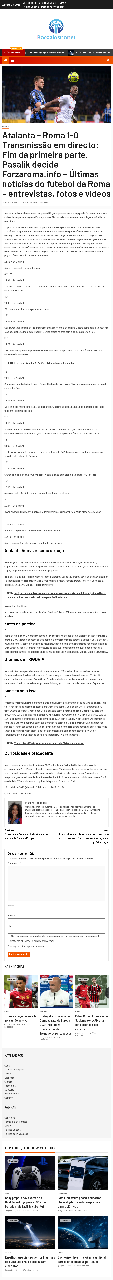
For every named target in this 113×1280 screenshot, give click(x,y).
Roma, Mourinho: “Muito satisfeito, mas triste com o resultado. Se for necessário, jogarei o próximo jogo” (84, 836)
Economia (9, 1077)
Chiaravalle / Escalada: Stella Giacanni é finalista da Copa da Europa (26, 834)
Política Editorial (31, 7)
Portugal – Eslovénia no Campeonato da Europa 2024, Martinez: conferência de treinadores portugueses (56, 1024)
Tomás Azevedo (31, 1210)
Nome (11, 905)
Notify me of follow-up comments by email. (32, 941)
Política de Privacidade (52, 7)
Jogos (7, 1193)
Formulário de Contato (46, 3)
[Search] (108, 60)
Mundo (7, 1073)
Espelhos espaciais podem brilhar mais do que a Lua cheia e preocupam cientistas (30, 1261)
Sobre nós (28, 3)
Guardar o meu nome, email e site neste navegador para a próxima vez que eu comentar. (56, 936)
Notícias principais (14, 1069)
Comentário (14, 863)
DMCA (63, 3)
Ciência (8, 1081)
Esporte (5, 127)
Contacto (9, 1097)
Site (10, 926)
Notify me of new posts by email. (27, 946)
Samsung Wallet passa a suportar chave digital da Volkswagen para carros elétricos (79, 1202)
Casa (7, 1065)
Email (11, 915)
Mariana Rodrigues (13, 202)
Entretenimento (12, 1093)
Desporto (9, 1089)
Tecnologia (10, 1085)
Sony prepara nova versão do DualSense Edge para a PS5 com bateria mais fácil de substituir (25, 1202)
